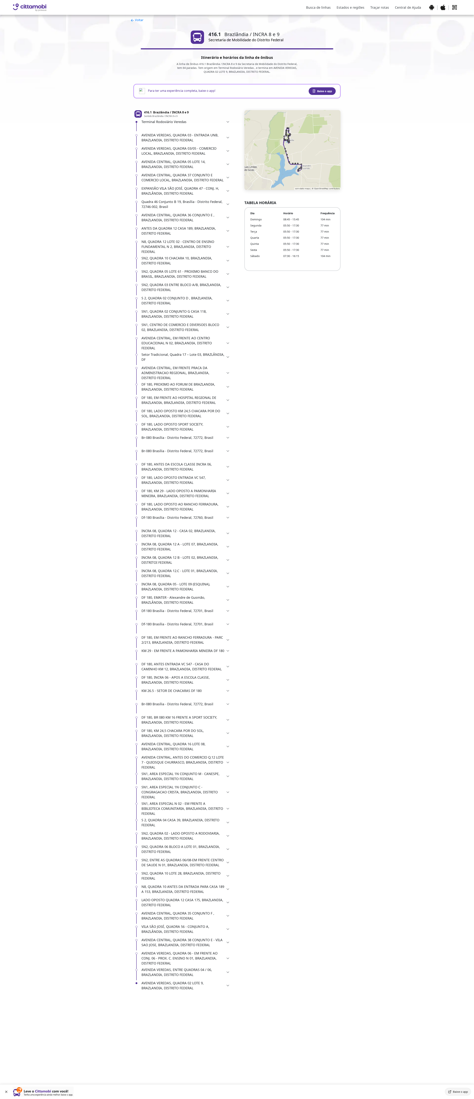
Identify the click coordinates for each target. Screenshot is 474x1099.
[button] (185, 121)
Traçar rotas (379, 7)
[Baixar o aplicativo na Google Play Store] (432, 7)
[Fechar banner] (6, 1091)
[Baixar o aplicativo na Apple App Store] (443, 7)
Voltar (138, 20)
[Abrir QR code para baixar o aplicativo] (454, 7)
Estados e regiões (350, 7)
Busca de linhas (318, 7)
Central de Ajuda (408, 7)
